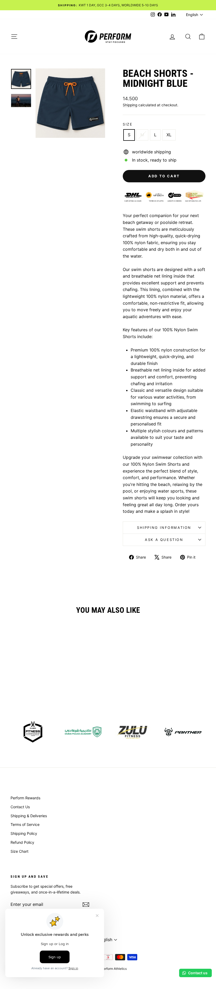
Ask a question (164, 540)
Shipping (130, 105)
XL (168, 134)
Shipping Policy (24, 833)
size (127, 124)
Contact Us (20, 807)
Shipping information (164, 527)
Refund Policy (22, 842)
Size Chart (19, 851)
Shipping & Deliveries (29, 816)
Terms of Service (25, 824)
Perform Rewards (25, 798)
